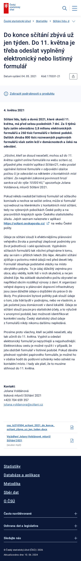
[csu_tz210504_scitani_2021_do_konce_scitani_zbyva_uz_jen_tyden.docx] (72, 427)
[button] (40, 514)
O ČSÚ (9, 501)
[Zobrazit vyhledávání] (64, 8)
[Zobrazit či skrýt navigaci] (73, 21)
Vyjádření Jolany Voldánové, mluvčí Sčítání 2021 (28, 438)
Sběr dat (11, 492)
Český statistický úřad (17, 21)
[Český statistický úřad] (12, 8)
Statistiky (42, 21)
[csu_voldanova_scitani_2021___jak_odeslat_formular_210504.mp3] (72, 440)
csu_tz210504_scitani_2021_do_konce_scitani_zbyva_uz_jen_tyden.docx (30, 427)
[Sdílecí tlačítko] (73, 76)
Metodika (12, 483)
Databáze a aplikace (22, 475)
